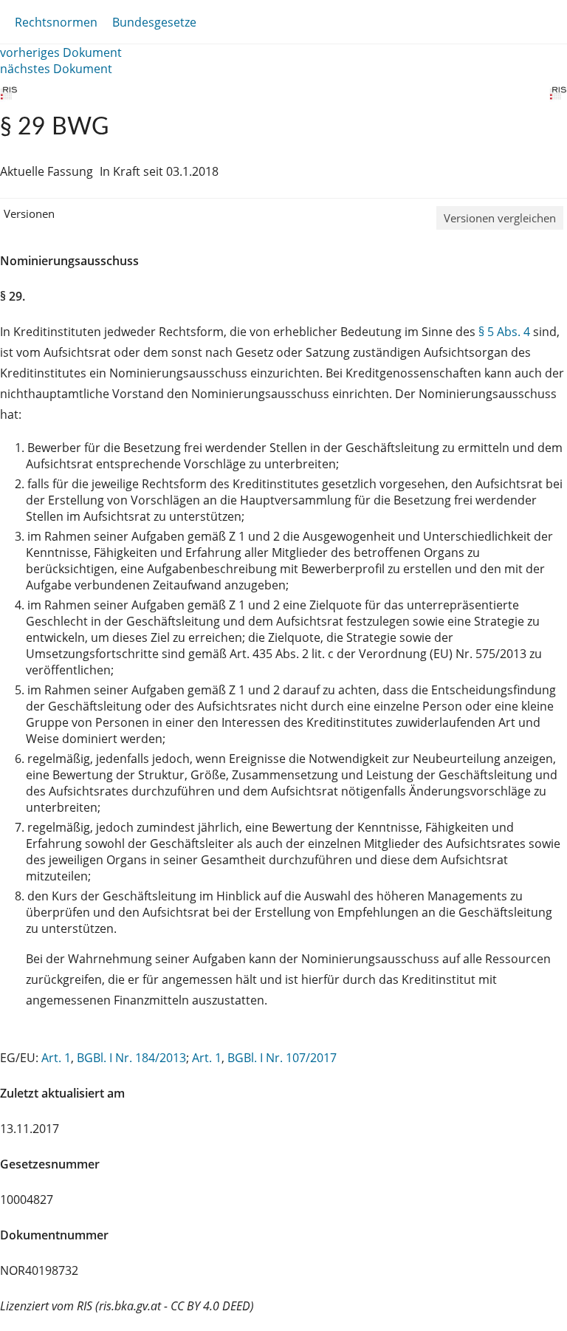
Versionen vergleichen (500, 218)
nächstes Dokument (56, 69)
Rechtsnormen (56, 22)
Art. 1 (56, 1058)
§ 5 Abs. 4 (504, 332)
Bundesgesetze (154, 22)
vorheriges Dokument (61, 52)
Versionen (29, 213)
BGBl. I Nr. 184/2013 (131, 1058)
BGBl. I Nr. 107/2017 (282, 1058)
